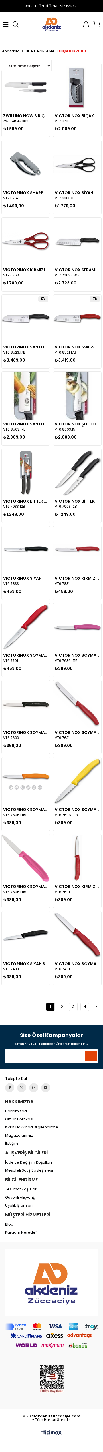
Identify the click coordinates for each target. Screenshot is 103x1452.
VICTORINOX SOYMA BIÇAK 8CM (77, 732)
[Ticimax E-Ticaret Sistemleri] (51, 1433)
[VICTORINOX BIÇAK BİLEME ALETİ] (77, 87)
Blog (9, 1224)
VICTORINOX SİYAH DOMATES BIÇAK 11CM (25, 578)
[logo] (51, 1282)
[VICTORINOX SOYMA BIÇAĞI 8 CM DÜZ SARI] (77, 781)
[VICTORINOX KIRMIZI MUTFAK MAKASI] (26, 242)
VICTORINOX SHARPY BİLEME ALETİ (25, 193)
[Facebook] (9, 1087)
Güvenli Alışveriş (20, 1197)
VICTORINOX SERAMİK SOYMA (77, 270)
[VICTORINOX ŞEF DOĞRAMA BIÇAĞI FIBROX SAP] (77, 396)
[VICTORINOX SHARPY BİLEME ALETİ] (26, 164)
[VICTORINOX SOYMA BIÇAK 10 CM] (26, 627)
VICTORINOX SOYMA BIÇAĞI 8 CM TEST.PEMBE (77, 655)
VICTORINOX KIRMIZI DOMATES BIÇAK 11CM (77, 578)
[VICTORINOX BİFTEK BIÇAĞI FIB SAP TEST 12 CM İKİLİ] (26, 473)
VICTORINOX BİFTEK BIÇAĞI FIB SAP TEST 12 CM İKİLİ (25, 501)
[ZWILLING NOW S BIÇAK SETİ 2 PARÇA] (26, 87)
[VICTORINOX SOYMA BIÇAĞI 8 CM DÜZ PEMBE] (26, 858)
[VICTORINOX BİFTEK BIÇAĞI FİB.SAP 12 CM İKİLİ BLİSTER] (77, 473)
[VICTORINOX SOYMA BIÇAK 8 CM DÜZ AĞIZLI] (77, 935)
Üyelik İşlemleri (19, 1205)
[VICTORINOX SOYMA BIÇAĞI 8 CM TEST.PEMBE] (77, 627)
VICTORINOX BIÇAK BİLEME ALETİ (77, 116)
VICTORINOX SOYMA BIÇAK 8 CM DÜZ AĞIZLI (77, 964)
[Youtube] (45, 1087)
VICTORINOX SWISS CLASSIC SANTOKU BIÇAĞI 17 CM (77, 347)
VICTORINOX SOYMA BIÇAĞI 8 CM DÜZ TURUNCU (25, 809)
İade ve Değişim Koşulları (28, 1162)
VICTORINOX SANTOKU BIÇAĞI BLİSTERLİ (25, 424)
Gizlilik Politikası (19, 1119)
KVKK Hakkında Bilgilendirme (31, 1127)
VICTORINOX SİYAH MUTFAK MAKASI (77, 193)
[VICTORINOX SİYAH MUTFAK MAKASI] (77, 164)
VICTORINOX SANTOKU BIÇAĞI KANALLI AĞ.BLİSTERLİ (25, 347)
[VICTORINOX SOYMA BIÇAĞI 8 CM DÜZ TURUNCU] (26, 781)
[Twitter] (21, 1087)
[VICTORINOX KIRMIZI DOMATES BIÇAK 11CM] (77, 550)
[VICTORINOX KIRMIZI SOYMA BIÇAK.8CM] (77, 858)
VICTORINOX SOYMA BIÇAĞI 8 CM (25, 732)
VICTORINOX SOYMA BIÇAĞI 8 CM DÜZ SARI (77, 809)
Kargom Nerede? (21, 1232)
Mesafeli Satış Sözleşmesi (29, 1170)
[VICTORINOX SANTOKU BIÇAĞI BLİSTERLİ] (26, 396)
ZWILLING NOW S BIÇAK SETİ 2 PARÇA (25, 116)
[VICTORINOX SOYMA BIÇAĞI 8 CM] (26, 704)
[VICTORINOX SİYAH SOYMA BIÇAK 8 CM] (26, 935)
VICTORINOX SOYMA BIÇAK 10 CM (25, 655)
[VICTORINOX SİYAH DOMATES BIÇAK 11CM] (26, 550)
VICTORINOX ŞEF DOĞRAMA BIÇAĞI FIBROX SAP (77, 424)
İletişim (11, 1143)
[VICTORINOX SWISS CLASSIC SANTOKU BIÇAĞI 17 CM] (77, 319)
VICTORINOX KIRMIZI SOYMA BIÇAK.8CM (77, 886)
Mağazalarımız (19, 1135)
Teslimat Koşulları (21, 1189)
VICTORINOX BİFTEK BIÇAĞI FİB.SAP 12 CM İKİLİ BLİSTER (77, 501)
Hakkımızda (16, 1111)
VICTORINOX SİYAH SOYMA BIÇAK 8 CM (25, 964)
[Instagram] (33, 1087)
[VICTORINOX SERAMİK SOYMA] (77, 242)
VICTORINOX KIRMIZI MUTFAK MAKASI (25, 270)
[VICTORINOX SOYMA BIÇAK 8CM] (77, 704)
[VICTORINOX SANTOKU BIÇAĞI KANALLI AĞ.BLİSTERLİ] (26, 319)
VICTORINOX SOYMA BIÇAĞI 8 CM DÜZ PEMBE (25, 886)
